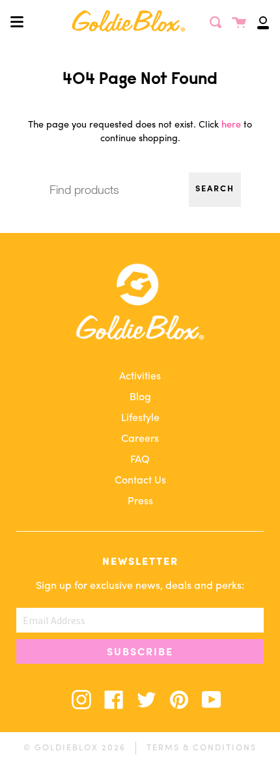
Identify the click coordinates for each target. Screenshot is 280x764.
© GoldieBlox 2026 (74, 748)
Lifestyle (140, 418)
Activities (140, 377)
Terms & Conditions (202, 748)
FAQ (140, 460)
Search (214, 189)
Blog (140, 397)
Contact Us (140, 481)
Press (140, 502)
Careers (140, 439)
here (231, 125)
